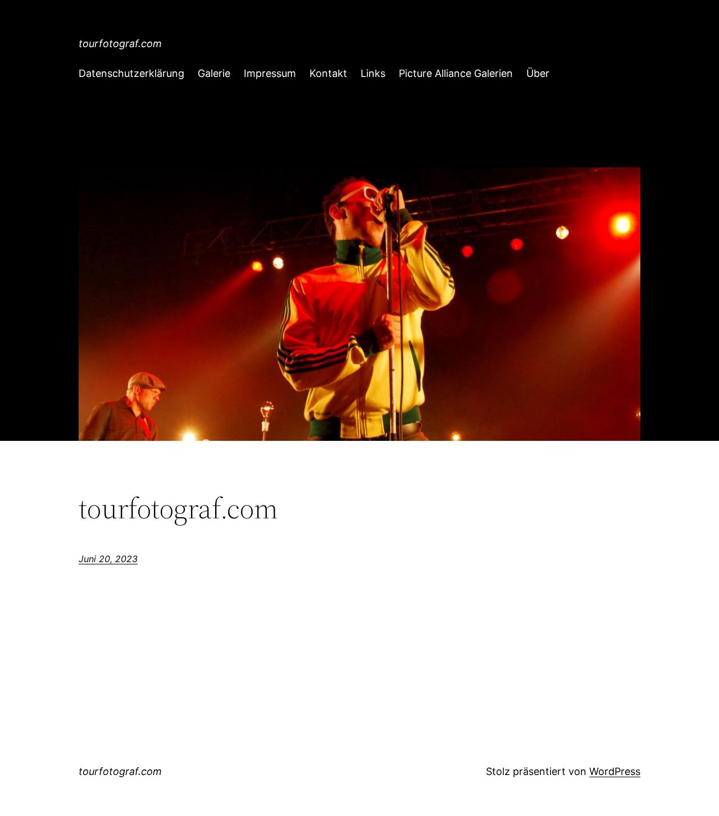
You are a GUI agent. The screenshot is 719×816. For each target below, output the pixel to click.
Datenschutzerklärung (131, 73)
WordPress (614, 771)
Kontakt (328, 73)
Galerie (214, 73)
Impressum (270, 73)
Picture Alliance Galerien (456, 73)
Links (373, 73)
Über (537, 73)
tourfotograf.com (120, 43)
